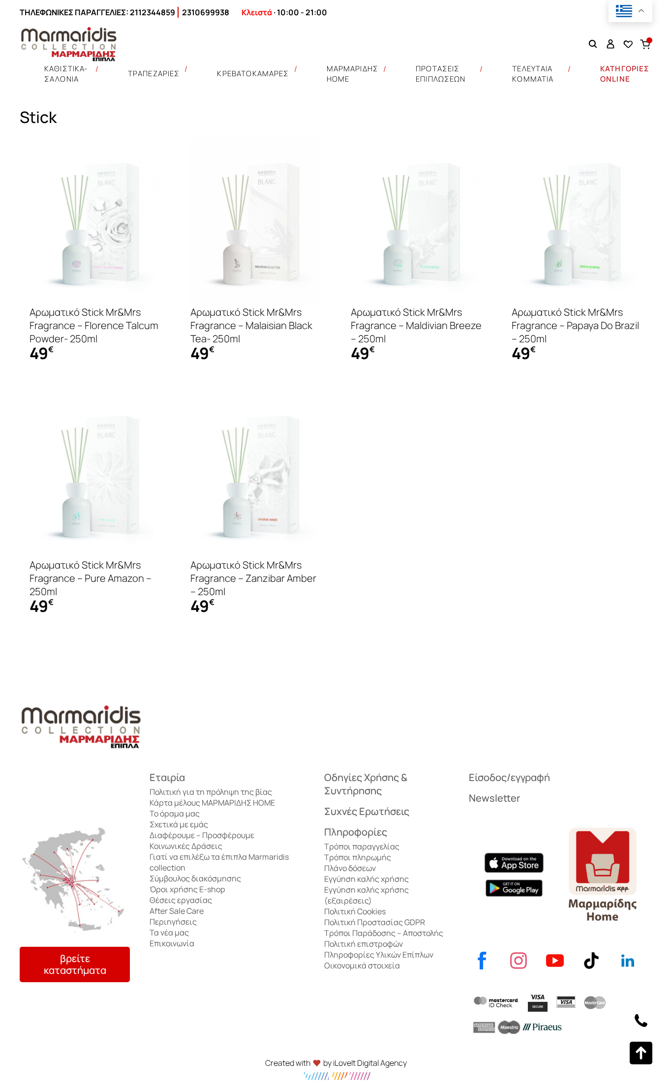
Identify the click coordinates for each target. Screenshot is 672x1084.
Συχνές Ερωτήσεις (366, 811)
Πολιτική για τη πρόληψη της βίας (211, 791)
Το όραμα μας (175, 813)
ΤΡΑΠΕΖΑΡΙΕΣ (154, 73)
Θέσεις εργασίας (181, 900)
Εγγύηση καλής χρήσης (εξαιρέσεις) (366, 895)
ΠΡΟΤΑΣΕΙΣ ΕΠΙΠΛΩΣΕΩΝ (441, 73)
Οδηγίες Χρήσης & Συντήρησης (365, 784)
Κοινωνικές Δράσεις (186, 846)
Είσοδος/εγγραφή (509, 777)
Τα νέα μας (169, 932)
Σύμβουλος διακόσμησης (195, 878)
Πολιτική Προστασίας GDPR (374, 922)
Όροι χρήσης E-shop (187, 889)
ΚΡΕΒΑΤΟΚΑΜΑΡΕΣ (253, 73)
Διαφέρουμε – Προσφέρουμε (202, 835)
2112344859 (152, 12)
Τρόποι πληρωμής (357, 857)
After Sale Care (177, 910)
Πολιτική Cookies (355, 911)
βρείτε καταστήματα (75, 964)
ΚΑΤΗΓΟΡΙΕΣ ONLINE (625, 73)
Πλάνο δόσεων (350, 868)
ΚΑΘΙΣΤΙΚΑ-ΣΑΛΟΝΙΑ (66, 73)
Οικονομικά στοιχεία (362, 965)
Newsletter (494, 798)
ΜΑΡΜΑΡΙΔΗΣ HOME (353, 73)
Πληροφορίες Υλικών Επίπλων (378, 954)
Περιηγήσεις (173, 921)
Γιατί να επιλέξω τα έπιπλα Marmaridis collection (219, 862)
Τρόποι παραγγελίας (361, 846)
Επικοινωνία (172, 943)
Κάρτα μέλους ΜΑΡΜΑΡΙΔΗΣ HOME (212, 802)
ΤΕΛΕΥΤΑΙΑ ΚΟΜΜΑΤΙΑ (532, 73)
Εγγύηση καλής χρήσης (366, 878)
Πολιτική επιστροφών (363, 943)
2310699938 (205, 12)
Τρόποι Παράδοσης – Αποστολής (383, 933)
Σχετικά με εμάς (179, 824)
